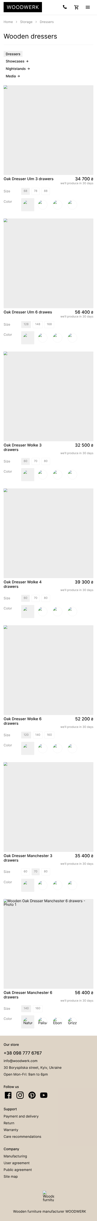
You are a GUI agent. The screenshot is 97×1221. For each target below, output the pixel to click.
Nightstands (16, 69)
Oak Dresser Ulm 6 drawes (28, 312)
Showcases (15, 61)
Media (11, 76)
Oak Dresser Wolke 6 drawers (23, 721)
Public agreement (18, 1170)
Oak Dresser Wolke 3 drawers (23, 447)
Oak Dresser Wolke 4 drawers (23, 584)
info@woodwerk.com (20, 1061)
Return (9, 1123)
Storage (26, 22)
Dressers (47, 22)
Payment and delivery (21, 1116)
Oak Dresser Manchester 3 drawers (28, 858)
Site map (11, 1176)
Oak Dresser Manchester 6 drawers (28, 995)
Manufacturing (15, 1156)
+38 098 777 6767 (23, 1053)
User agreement (17, 1163)
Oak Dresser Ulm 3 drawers (28, 179)
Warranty (11, 1130)
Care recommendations (22, 1136)
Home (8, 22)
